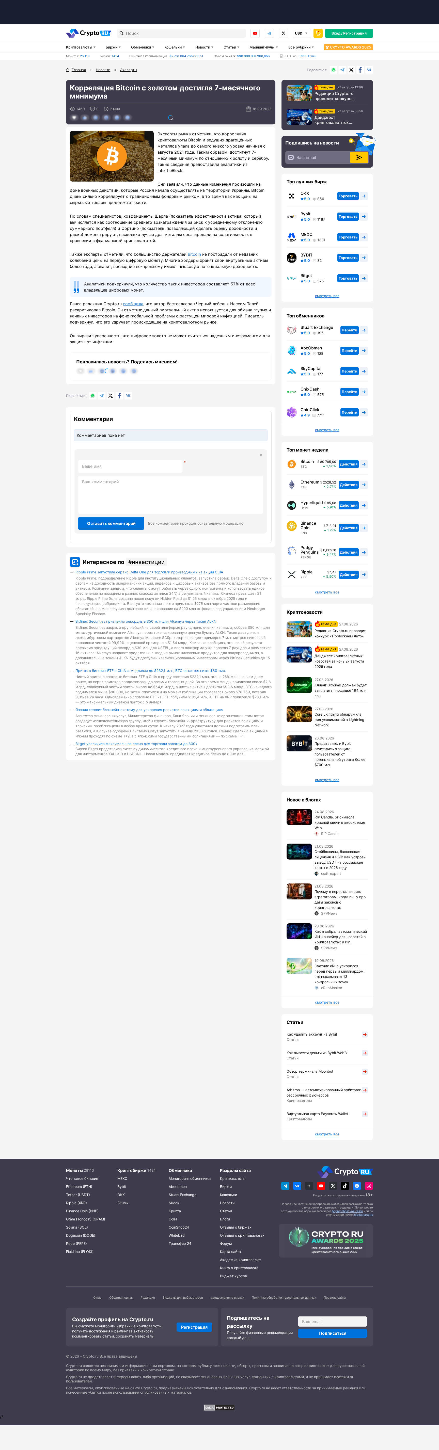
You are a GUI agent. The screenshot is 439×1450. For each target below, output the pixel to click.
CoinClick (310, 409)
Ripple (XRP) (76, 1203)
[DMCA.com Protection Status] (219, 1408)
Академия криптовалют (240, 1260)
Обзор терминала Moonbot (310, 1071)
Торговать (348, 196)
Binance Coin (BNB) (82, 1211)
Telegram (269, 33)
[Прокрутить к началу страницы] (427, 1418)
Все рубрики (299, 47)
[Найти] (122, 33)
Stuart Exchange (317, 327)
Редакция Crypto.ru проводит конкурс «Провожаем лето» (334, 96)
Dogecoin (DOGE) (80, 1235)
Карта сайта (230, 1251)
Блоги (225, 1219)
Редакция (147, 1297)
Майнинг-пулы (262, 47)
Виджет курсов (233, 1276)
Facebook (360, 70)
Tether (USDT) (78, 1195)
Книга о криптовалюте (239, 1268)
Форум (226, 1243)
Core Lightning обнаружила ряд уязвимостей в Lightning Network (339, 719)
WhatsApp (333, 70)
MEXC (306, 234)
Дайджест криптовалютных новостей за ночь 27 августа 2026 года (335, 120)
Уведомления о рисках (227, 1297)
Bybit (305, 214)
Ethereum (310, 482)
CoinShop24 (179, 1227)
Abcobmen (178, 1186)
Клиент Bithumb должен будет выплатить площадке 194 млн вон (341, 690)
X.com (351, 70)
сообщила (133, 303)
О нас (97, 1297)
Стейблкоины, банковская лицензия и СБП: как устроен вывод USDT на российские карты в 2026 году (340, 859)
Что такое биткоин (82, 1178)
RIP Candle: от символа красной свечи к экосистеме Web (340, 822)
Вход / (337, 33)
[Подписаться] (359, 157)
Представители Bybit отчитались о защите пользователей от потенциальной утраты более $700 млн (340, 754)
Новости (202, 47)
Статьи (230, 47)
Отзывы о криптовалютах (242, 1235)
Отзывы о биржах (236, 1227)
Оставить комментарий (111, 523)
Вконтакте (369, 70)
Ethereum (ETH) (79, 1186)
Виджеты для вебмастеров (183, 1297)
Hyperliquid (312, 502)
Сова (173, 1219)
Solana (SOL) (77, 1227)
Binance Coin (308, 525)
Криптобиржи (131, 1170)
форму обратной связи (347, 1211)
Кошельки (173, 47)
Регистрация (355, 33)
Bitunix (123, 1203)
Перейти (349, 330)
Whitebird (177, 1235)
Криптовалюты (79, 47)
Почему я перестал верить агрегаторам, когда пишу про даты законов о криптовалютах (340, 899)
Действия (348, 464)
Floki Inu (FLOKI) (79, 1251)
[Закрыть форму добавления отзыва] (261, 455)
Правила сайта (335, 1297)
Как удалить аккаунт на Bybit (312, 1034)
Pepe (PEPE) (76, 1243)
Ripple (306, 572)
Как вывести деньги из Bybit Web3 (317, 1053)
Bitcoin (194, 254)
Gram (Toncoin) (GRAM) (85, 1219)
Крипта (175, 1211)
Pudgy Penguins (310, 549)
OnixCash (310, 389)
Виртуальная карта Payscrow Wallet (317, 1113)
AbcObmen (311, 348)
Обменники (141, 47)
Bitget (306, 275)
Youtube (255, 33)
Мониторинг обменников (190, 1178)
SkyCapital (311, 368)
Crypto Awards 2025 (350, 47)
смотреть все (327, 296)
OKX (305, 193)
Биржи (111, 47)
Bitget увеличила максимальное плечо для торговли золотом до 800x (136, 744)
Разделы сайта (235, 1170)
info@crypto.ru (363, 1214)
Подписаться (332, 1333)
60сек (174, 1203)
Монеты (74, 1170)
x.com (283, 33)
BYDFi (306, 255)
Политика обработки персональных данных (284, 1297)
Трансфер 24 (180, 1243)
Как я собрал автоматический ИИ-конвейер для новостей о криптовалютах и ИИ (341, 936)
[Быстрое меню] (318, 33)
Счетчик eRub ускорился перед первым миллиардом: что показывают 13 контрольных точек (340, 974)
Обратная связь (121, 1297)
